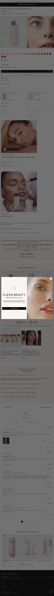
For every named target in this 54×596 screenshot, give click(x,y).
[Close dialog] (51, 279)
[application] (50, 592)
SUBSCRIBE (14, 308)
